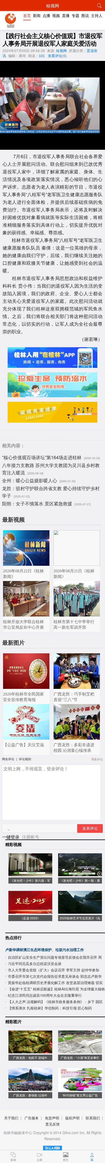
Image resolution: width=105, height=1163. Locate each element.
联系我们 (93, 1117)
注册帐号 (30, 837)
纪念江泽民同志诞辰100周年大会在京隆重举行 (45, 995)
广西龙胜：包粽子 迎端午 (30, 1057)
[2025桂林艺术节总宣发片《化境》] (80, 911)
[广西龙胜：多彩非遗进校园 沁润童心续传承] (77, 737)
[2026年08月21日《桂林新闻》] (77, 563)
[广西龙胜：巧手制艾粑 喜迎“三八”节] (77, 686)
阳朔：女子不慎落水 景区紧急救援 (37, 503)
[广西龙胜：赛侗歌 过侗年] (30, 1088)
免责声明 (52, 1117)
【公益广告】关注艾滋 (23, 745)
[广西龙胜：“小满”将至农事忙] (80, 1051)
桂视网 (61, 51)
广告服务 (31, 1117)
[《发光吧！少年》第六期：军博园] (30, 873)
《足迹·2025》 (30, 918)
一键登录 (11, 837)
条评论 (98, 759)
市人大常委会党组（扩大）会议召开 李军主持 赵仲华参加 (53, 969)
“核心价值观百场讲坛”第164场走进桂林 (42, 457)
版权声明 (72, 1117)
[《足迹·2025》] (30, 911)
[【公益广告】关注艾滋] (26, 737)
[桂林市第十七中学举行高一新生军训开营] (77, 614)
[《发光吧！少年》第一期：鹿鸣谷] (80, 873)
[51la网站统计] (52, 1147)
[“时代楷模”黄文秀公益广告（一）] (80, 1088)
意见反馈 (52, 1123)
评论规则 (25, 759)
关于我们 (11, 1117)
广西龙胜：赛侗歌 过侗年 (30, 1095)
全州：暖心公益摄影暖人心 (29, 480)
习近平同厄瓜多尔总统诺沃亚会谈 (34, 963)
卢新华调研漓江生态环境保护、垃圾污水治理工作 (44, 949)
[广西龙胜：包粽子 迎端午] (30, 1051)
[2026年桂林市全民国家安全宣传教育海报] (26, 686)
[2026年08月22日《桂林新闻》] (26, 563)
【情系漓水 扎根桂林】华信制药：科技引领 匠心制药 (50, 1007)
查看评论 (55, 56)
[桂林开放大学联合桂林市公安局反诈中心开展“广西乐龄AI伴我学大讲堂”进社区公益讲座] (26, 614)
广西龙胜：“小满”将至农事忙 (80, 1057)
